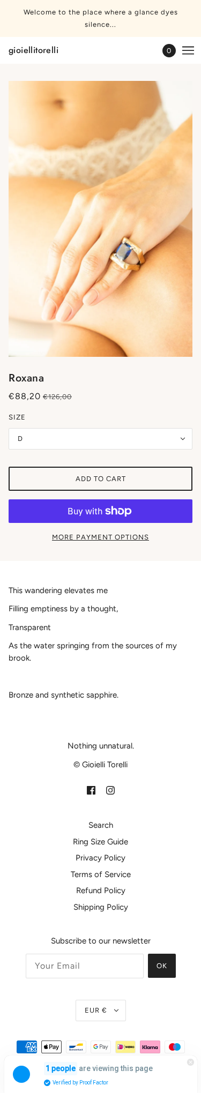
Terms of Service (101, 874)
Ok (162, 966)
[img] (91, 790)
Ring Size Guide (100, 842)
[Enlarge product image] (100, 219)
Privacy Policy (100, 858)
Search (100, 825)
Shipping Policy (100, 907)
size (17, 417)
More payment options (100, 537)
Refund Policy (100, 890)
